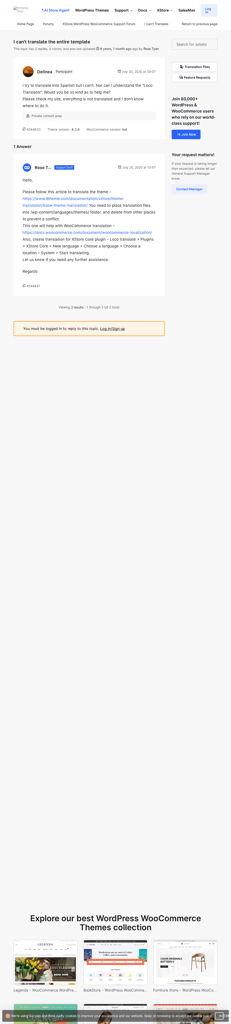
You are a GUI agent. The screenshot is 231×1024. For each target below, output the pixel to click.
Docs (142, 10)
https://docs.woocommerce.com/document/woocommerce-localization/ (87, 232)
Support (122, 10)
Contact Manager (189, 189)
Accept (221, 1015)
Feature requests (197, 77)
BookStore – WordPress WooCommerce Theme (115, 990)
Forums (48, 24)
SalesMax (186, 10)
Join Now (189, 134)
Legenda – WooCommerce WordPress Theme (46, 990)
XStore (163, 10)
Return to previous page (199, 24)
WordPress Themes (92, 10)
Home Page (25, 24)
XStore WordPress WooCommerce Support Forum (99, 24)
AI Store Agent (56, 10)
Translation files (197, 67)
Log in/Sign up (112, 328)
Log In (208, 10)
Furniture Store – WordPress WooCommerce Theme (185, 990)
